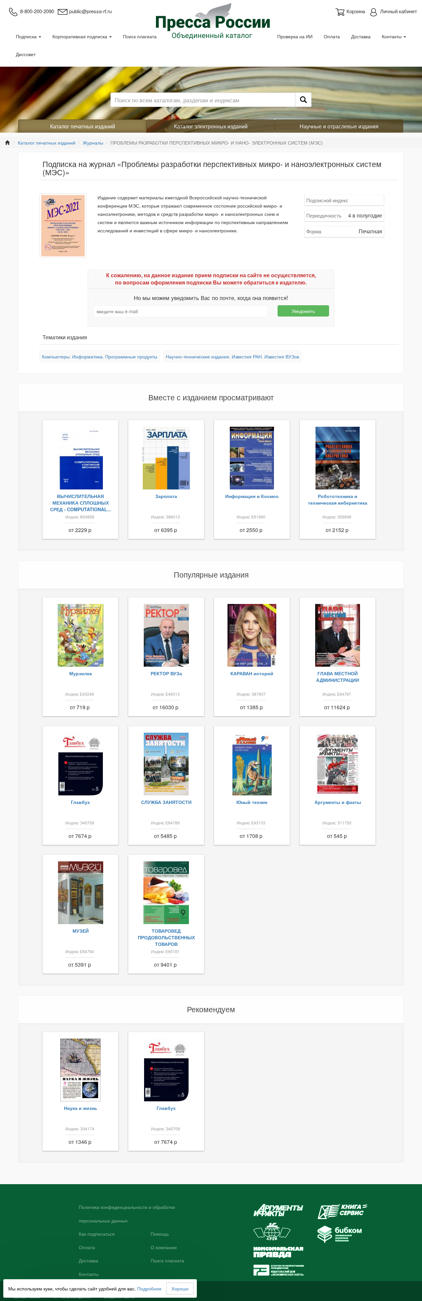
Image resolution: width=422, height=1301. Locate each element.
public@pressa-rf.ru (90, 11)
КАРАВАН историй (251, 673)
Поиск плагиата (140, 36)
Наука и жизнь (80, 1108)
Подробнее (149, 1288)
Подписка (27, 36)
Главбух (80, 802)
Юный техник (251, 802)
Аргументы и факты (338, 802)
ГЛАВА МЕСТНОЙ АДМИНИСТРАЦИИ (337, 676)
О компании (164, 1247)
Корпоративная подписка (80, 36)
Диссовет (26, 54)
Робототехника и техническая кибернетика (337, 499)
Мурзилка (80, 673)
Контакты (392, 36)
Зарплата (166, 496)
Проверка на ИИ (295, 36)
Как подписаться (97, 1234)
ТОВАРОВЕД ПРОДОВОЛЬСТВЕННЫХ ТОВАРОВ (166, 937)
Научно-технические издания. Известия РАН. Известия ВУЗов (232, 356)
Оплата (332, 36)
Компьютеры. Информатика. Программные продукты (99, 356)
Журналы (93, 142)
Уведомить (303, 311)
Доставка (361, 36)
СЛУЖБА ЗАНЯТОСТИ (166, 802)
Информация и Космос (252, 496)
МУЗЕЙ (81, 930)
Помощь (160, 1234)
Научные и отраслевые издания (339, 126)
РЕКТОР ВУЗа (166, 673)
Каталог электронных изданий (211, 126)
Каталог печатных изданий (82, 126)
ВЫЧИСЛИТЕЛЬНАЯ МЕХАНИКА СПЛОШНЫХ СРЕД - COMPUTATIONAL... (80, 503)
